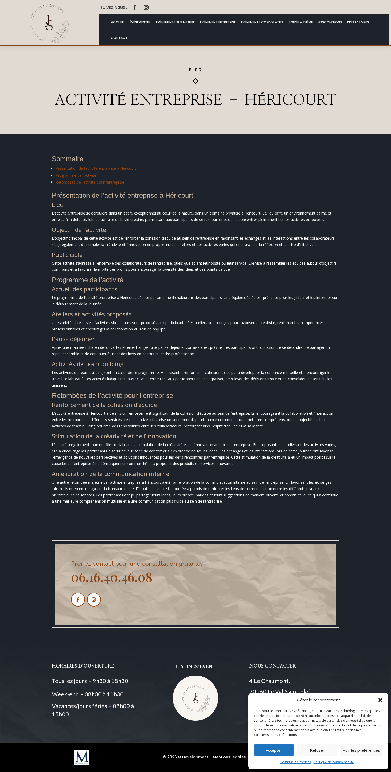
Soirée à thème (301, 22)
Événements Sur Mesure (175, 22)
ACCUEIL (117, 22)
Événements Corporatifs (262, 22)
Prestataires (358, 22)
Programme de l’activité (76, 175)
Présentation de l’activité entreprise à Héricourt (96, 168)
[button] (380, 700)
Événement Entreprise (218, 22)
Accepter (274, 750)
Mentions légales (229, 757)
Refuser (317, 750)
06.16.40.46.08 (111, 576)
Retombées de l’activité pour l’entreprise (90, 182)
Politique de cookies (295, 762)
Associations (330, 22)
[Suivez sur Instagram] (146, 7)
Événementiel (140, 22)
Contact (119, 37)
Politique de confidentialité (334, 762)
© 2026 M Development (185, 757)
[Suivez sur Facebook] (134, 7)
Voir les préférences (361, 750)
